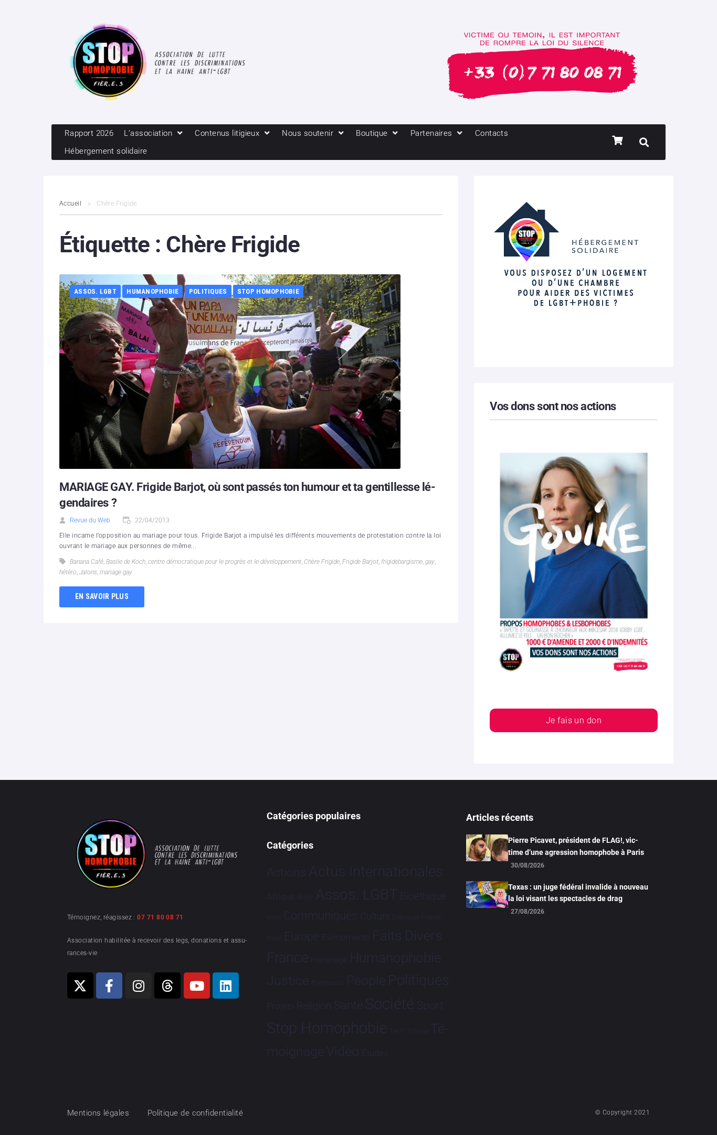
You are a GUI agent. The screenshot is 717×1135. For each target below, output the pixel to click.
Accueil (70, 203)
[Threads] (167, 985)
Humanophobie (152, 291)
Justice (288, 980)
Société (389, 1004)
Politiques (208, 291)
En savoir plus (102, 596)
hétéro (68, 572)
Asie (305, 897)
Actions (287, 872)
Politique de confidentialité (195, 1113)
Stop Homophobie (268, 291)
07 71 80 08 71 (160, 917)
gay (430, 561)
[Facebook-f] (109, 985)
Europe (301, 936)
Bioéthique (423, 896)
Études (375, 1052)
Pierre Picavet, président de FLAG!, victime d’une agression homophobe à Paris (576, 846)
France (288, 957)
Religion (314, 1006)
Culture (375, 916)
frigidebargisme (402, 561)
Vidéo (342, 1051)
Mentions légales (98, 1113)
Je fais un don (574, 720)
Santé (348, 1005)
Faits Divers (407, 936)
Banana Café (86, 561)
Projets (280, 1006)
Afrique (281, 896)
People (366, 980)
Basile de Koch (125, 561)
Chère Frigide (322, 561)
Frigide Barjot (360, 561)
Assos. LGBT (95, 291)
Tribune (417, 1031)
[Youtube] (197, 985)
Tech (396, 1031)
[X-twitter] (80, 985)
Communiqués (320, 915)
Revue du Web (90, 520)
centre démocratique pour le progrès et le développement (224, 561)
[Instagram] (138, 985)
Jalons (88, 572)
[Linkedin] (226, 985)
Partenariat (327, 983)
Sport (430, 1005)
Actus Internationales (376, 871)
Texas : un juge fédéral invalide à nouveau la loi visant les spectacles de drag (578, 893)
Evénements (346, 937)
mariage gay (116, 572)
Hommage (329, 960)
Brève (274, 917)
